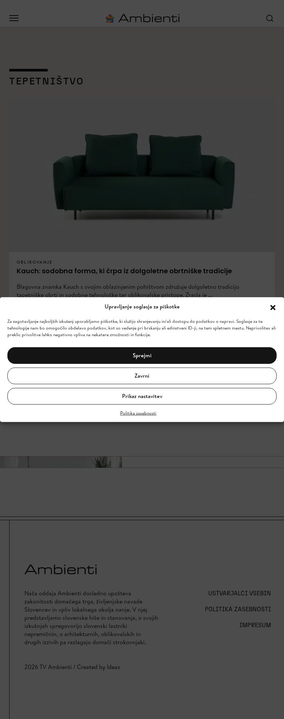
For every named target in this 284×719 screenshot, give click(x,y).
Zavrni (142, 375)
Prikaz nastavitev (142, 396)
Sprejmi (142, 355)
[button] (273, 306)
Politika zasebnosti (138, 412)
